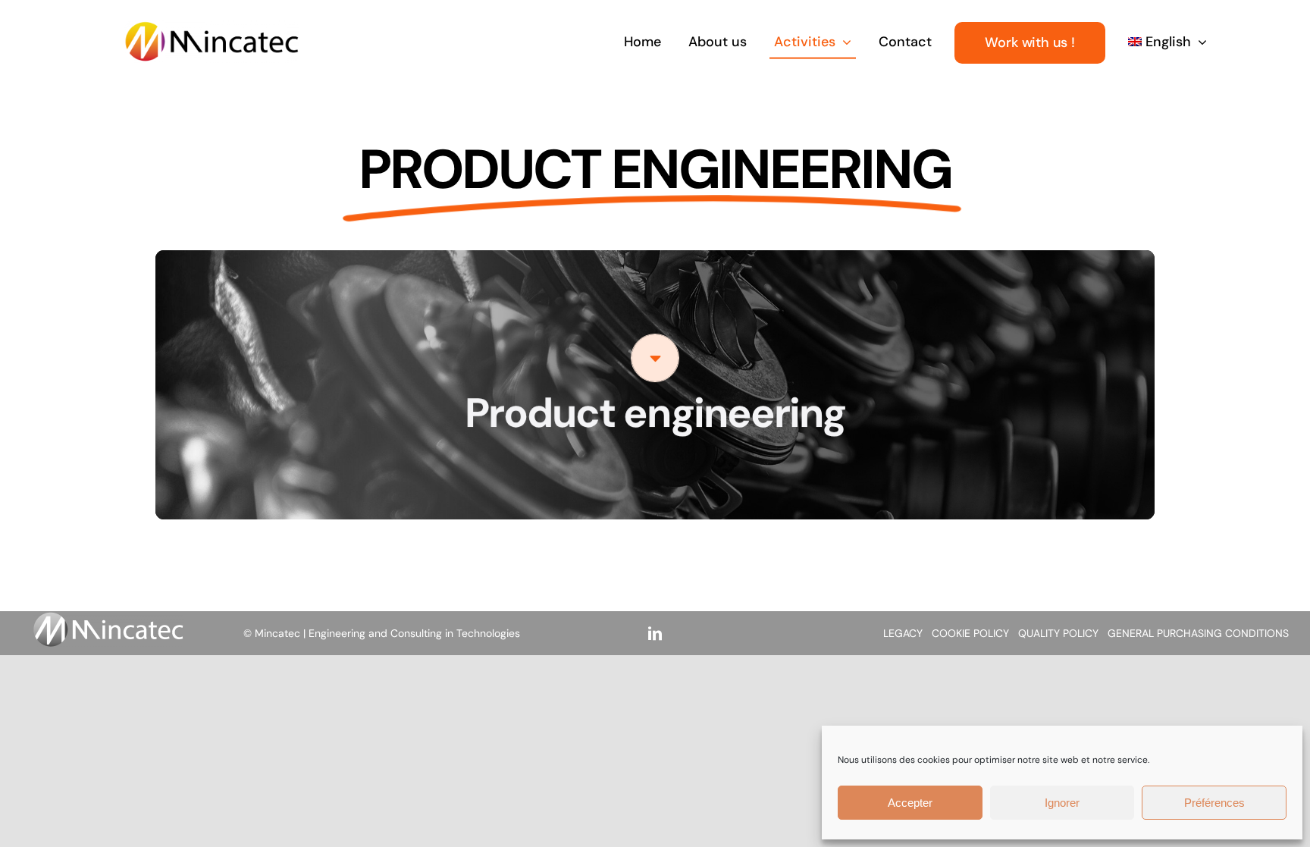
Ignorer (1062, 802)
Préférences (1214, 802)
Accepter (910, 802)
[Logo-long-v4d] (211, 28)
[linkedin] (655, 633)
